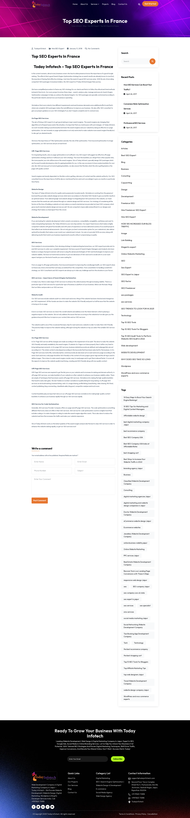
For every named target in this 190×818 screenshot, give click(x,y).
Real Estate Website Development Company (137, 563)
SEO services (84, 201)
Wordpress (126, 366)
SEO (123, 260)
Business (125, 169)
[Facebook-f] (34, 807)
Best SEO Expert (128, 155)
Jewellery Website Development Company (136, 535)
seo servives (126, 302)
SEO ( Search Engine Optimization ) (110, 782)
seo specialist (145, 605)
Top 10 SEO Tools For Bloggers (134, 329)
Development (127, 196)
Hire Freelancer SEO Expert (133, 210)
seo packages (127, 295)
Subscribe (117, 759)
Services (94, 4)
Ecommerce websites (132, 527)
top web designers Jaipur (134, 674)
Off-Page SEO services (40, 372)
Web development (129, 345)
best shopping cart (131, 453)
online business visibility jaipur (135, 543)
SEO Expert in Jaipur (130, 274)
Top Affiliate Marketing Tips (135, 668)
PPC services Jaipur (131, 555)
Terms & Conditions (126, 814)
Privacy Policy (140, 814)
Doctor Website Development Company (136, 513)
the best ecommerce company (136, 649)
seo (125, 586)
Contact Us (122, 4)
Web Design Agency (104, 796)
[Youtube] (52, 807)
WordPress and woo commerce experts (135, 374)
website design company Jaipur (136, 690)
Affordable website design (134, 415)
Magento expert (128, 247)
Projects (105, 4)
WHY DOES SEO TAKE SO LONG (136, 359)
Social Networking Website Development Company (134, 626)
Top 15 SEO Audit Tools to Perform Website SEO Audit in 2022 (136, 337)
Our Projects (73, 782)
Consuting (125, 176)
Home (75, 4)
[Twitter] (38, 807)
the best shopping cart (133, 655)
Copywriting (126, 182)
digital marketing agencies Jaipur (137, 496)
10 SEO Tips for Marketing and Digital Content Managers (136, 407)
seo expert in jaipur (131, 599)
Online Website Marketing (132, 254)
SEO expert (48, 122)
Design (124, 189)
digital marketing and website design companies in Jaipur (136, 504)
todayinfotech (40, 48)
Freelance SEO (128, 203)
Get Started (150, 3)
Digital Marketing (103, 778)
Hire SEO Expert (58, 48)
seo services (128, 605)
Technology (126, 315)
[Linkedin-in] (43, 807)
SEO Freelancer (128, 288)
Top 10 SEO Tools (128, 322)
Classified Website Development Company (137, 482)
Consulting (128, 490)
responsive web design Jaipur (135, 580)
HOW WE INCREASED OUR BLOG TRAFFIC (136, 225)
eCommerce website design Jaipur (137, 521)
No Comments (93, 48)
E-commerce (101, 789)
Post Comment (39, 500)
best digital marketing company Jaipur (136, 423)
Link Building (126, 240)
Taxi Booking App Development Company (136, 635)
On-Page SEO (38, 342)
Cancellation (152, 814)
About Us (84, 4)
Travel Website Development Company (135, 682)
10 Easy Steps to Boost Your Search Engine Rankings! (138, 398)
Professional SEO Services (134, 123)
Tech (126, 643)
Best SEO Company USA (133, 437)
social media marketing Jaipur (136, 618)
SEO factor (126, 281)
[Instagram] (48, 807)
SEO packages (104, 160)
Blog (113, 4)
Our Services (73, 785)
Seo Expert (126, 267)
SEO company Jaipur (141, 586)
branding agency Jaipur (133, 468)
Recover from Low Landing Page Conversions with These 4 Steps (137, 572)
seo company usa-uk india (134, 593)
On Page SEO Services (40, 118)
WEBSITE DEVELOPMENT (133, 352)
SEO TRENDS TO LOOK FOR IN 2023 (137, 308)
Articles (124, 148)
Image (124, 233)
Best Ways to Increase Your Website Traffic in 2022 (134, 460)
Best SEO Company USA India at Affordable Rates (136, 445)
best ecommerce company (134, 431)
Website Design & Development (108, 785)
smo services (129, 612)
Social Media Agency (104, 792)
